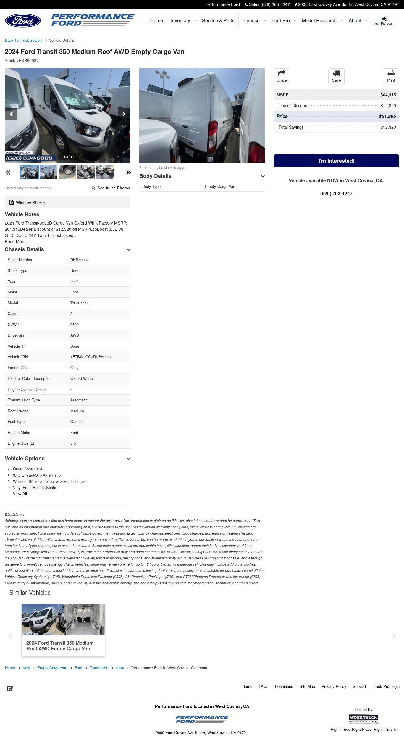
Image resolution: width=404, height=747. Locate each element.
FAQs (264, 686)
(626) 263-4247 (275, 4)
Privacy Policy (333, 686)
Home (156, 20)
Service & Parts (218, 20)
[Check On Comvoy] (9, 689)
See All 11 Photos (113, 188)
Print (391, 80)
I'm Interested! (337, 160)
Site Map (307, 686)
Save (336, 80)
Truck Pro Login (386, 686)
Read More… (17, 241)
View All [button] (20, 493)
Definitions (284, 686)
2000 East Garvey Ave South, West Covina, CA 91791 (348, 4)
